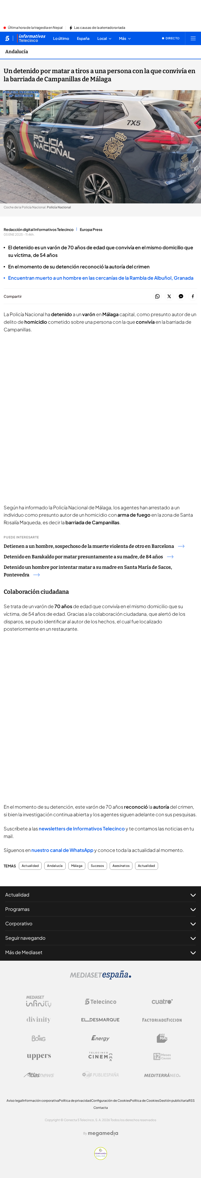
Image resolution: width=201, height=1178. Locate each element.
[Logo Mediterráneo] (162, 1075)
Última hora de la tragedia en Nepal (35, 28)
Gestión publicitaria (173, 1101)
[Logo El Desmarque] (100, 1020)
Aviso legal (15, 1101)
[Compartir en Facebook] (192, 296)
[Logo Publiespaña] (100, 1075)
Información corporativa (41, 1101)
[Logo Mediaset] (100, 978)
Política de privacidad (75, 1101)
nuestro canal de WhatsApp (62, 850)
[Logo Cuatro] (162, 1001)
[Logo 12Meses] (162, 1056)
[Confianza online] (100, 1158)
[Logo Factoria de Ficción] (162, 1019)
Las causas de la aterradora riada (99, 28)
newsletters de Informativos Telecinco (82, 828)
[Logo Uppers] (38, 1056)
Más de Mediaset (23, 952)
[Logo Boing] (39, 1038)
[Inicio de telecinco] (7, 38)
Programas (17, 909)
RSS (191, 1101)
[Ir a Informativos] (31, 38)
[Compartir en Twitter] (169, 296)
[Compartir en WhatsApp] (157, 296)
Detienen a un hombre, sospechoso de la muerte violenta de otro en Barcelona (89, 546)
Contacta (100, 1108)
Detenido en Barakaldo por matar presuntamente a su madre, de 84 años (83, 557)
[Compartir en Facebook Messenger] (181, 296)
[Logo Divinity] (39, 1019)
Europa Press (91, 229)
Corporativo (18, 923)
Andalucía (16, 52)
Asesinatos (121, 865)
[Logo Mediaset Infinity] (38, 1001)
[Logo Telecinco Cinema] (100, 1056)
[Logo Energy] (100, 1038)
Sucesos (97, 865)
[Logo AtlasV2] (39, 1074)
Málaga (76, 865)
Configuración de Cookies (110, 1101)
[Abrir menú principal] (193, 38)
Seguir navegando (25, 938)
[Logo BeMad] (162, 1038)
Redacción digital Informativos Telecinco (39, 229)
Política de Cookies (144, 1101)
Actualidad (30, 865)
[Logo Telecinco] (100, 1001)
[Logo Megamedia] (103, 1133)
